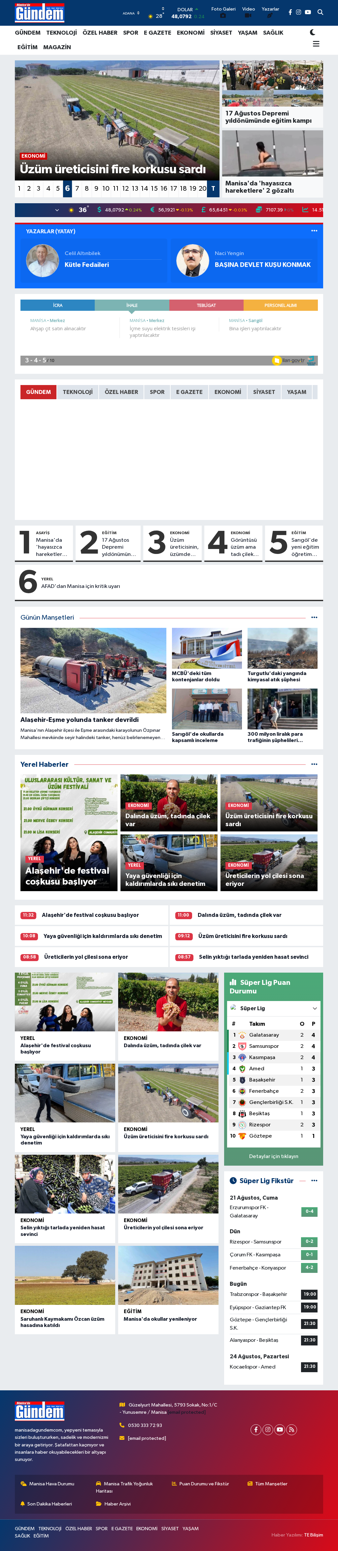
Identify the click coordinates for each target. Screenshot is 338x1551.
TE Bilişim (313, 1535)
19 (192, 188)
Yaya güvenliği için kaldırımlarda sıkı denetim (103, 936)
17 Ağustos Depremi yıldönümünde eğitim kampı (120, 547)
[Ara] (320, 13)
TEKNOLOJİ (61, 33)
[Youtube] (279, 1429)
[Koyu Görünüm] (312, 33)
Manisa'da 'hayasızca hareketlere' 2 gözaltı (51, 547)
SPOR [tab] (157, 392)
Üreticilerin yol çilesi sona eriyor (86, 957)
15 (154, 188)
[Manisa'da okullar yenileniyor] (168, 1275)
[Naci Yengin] (192, 260)
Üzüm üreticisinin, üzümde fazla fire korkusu (184, 547)
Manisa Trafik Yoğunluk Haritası (124, 1487)
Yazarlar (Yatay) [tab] (51, 231)
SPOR (130, 33)
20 (203, 188)
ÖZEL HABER (100, 33)
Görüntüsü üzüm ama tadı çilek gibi (244, 547)
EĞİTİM (27, 47)
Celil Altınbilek (82, 253)
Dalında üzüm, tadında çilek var (240, 915)
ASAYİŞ (43, 533)
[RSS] (291, 1429)
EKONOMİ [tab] (228, 392)
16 (163, 188)
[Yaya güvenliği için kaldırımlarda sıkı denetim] (65, 1093)
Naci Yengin (229, 253)
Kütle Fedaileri (87, 265)
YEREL (47, 579)
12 (125, 188)
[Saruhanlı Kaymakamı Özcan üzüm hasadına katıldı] (65, 1275)
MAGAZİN (57, 47)
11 (116, 188)
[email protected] (187, 1412)
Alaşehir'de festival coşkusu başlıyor (90, 915)
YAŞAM (247, 33)
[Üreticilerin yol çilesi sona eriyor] (168, 1184)
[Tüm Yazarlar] (314, 231)
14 (144, 188)
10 (106, 188)
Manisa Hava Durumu (51, 1483)
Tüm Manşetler (271, 1483)
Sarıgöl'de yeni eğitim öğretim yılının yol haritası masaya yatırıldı (305, 547)
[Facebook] (256, 1429)
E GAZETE (157, 33)
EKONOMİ (191, 33)
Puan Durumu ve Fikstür (204, 1483)
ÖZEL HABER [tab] (121, 392)
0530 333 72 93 (145, 1425)
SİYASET (221, 33)
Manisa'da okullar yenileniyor (160, 1319)
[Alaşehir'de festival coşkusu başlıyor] (65, 1002)
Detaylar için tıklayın (273, 1156)
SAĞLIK (273, 33)
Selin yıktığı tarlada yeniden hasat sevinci (253, 957)
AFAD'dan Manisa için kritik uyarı (80, 586)
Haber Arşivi (118, 1504)
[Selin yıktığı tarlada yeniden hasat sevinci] (65, 1184)
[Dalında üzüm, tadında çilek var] (168, 1002)
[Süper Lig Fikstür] (314, 1181)
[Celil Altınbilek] (42, 260)
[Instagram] (267, 1429)
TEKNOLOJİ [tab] (78, 392)
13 (135, 188)
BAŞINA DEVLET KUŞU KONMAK (263, 265)
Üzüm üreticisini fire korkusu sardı (242, 936)
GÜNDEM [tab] (38, 392)
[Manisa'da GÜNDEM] (39, 12)
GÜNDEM (28, 33)
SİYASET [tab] (264, 392)
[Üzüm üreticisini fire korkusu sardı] (168, 1093)
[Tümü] (314, 764)
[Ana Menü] (315, 44)
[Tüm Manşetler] (314, 618)
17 (173, 188)
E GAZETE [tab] (189, 392)
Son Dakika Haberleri (49, 1504)
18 (183, 188)
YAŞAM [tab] (296, 392)
